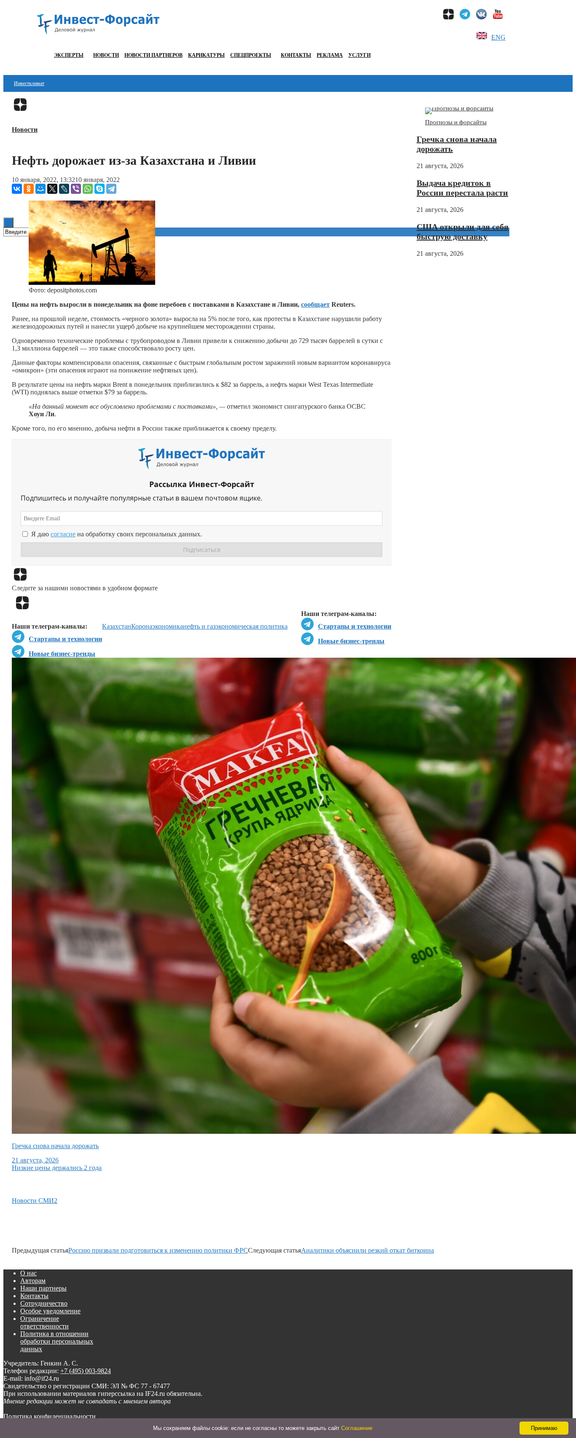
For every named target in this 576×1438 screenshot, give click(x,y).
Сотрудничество (43, 1303)
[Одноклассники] (29, 189)
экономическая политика (251, 626)
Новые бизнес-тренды (351, 641)
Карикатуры (206, 55)
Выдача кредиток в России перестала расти (462, 187)
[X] (52, 189)
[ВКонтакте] (17, 189)
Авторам (33, 1280)
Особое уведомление (50, 1311)
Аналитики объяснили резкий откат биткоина (367, 1250)
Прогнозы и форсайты (456, 122)
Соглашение (356, 1428)
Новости (106, 55)
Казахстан (116, 626)
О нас (28, 1273)
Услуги (359, 55)
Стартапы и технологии (354, 626)
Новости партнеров (153, 55)
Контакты (296, 55)
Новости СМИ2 (34, 1200)
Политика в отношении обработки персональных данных (56, 1341)
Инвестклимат (29, 83)
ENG (498, 37)
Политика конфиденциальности (49, 1416)
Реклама (330, 55)
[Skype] (99, 189)
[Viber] (76, 189)
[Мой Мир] (40, 189)
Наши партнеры (43, 1288)
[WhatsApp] (88, 189)
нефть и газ (199, 626)
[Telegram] (111, 189)
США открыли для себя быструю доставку (463, 231)
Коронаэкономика (157, 626)
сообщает (315, 304)
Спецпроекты (250, 55)
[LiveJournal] (64, 189)
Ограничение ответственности (44, 1322)
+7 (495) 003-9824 (85, 1370)
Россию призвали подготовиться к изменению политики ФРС (158, 1250)
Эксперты (68, 55)
